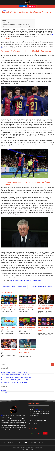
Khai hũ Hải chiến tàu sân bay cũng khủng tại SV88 (8, 306)
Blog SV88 (3, 390)
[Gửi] (52, 364)
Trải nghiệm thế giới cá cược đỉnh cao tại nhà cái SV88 (25, 280)
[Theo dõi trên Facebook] (29, 424)
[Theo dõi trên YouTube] (34, 424)
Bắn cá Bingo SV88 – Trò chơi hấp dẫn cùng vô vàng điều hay (9, 328)
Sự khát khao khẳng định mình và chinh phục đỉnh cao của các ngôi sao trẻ (18, 26)
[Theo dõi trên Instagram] (32, 424)
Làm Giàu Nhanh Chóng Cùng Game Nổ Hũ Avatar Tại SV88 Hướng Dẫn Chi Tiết (27, 351)
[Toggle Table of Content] (32, 21)
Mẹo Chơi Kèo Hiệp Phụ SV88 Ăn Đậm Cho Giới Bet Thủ (14, 372)
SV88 (52, 34)
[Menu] (2, 2)
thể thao (3, 47)
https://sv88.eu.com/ (38, 409)
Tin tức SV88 (3, 10)
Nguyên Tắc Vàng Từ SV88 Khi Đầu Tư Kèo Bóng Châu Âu (15, 374)
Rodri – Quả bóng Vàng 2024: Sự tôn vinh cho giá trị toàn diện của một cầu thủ (45, 307)
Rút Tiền (23, 447)
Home (14, 447)
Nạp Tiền (18, 447)
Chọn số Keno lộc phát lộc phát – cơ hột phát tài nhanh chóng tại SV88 (46, 329)
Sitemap (32, 418)
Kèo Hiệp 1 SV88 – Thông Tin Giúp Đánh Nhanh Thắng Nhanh (16, 377)
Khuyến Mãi (27, 447)
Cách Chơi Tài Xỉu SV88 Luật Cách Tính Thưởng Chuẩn (26, 306)
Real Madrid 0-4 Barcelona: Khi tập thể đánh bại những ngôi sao (16, 24)
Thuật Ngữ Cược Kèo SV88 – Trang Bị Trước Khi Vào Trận (14, 380)
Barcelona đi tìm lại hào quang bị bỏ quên (42, 286)
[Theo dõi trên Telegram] (36, 424)
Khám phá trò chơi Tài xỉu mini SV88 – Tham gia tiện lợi (27, 328)
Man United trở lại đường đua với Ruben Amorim (14, 286)
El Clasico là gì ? (6, 22)
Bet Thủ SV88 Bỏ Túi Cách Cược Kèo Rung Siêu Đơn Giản (14, 382)
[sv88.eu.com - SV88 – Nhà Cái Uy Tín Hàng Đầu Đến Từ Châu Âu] (27, 2)
